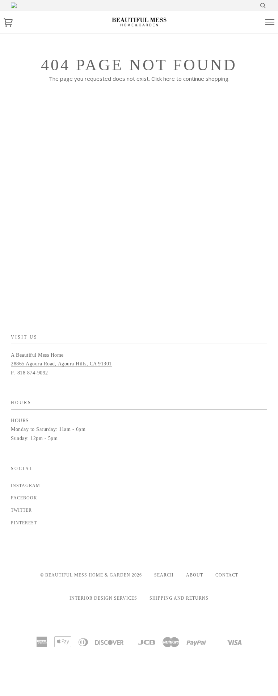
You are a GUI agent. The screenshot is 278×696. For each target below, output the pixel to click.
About (194, 575)
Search (164, 575)
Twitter (21, 510)
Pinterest (24, 522)
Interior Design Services (103, 598)
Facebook (24, 497)
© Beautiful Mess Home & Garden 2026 (91, 575)
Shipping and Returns (178, 598)
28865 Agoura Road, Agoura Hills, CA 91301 (61, 363)
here (169, 78)
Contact (226, 575)
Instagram (25, 485)
